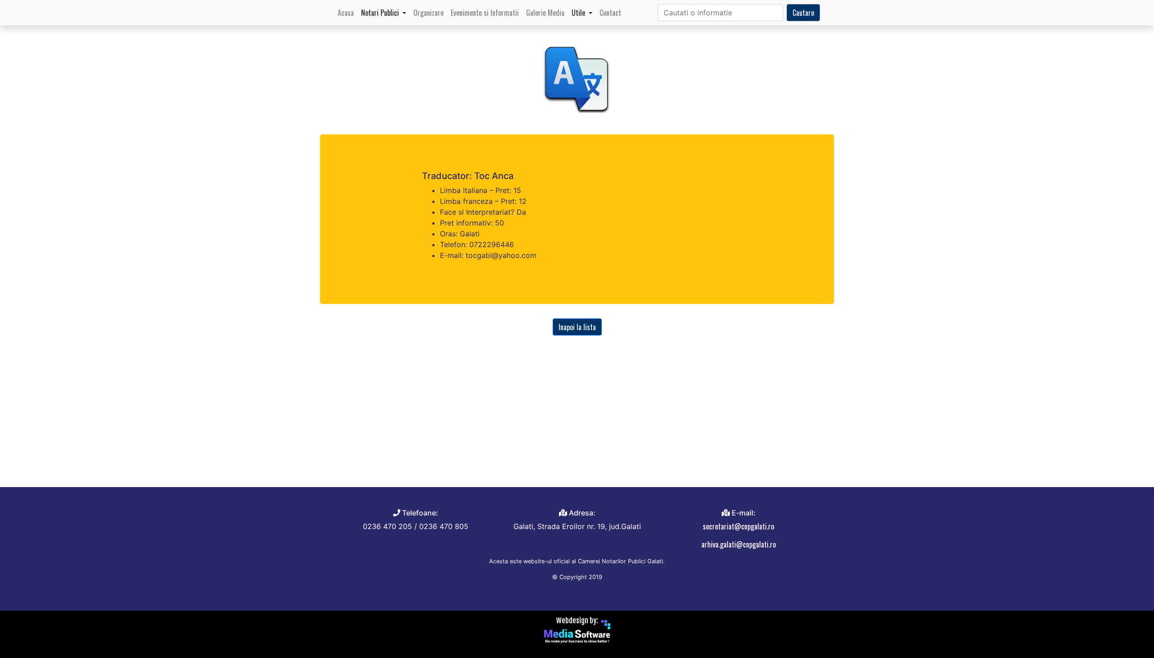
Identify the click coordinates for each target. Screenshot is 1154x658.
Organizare (428, 12)
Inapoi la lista (577, 327)
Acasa (347, 12)
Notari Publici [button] (381, 12)
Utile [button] (579, 12)
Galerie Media (545, 12)
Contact (610, 12)
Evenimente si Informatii (485, 12)
